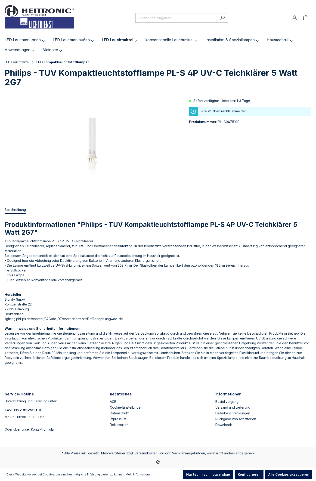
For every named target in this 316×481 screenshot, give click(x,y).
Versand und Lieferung (232, 407)
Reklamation (119, 425)
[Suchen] (222, 18)
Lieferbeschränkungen (232, 413)
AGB (113, 402)
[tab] (15, 210)
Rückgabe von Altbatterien (235, 419)
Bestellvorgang (227, 402)
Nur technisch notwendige (208, 474)
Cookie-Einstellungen (126, 407)
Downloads (223, 425)
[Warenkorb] (305, 17)
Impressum (118, 419)
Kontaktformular (43, 429)
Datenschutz (119, 413)
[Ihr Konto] (294, 17)
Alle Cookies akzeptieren (288, 474)
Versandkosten (146, 453)
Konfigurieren (249, 474)
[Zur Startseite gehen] (39, 17)
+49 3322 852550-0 (23, 410)
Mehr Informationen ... (140, 474)
